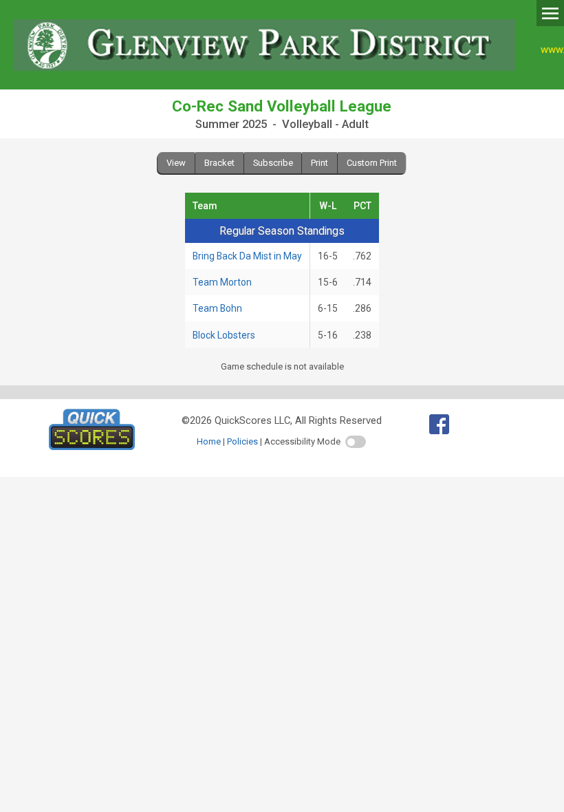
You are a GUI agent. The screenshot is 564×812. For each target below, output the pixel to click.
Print (319, 163)
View (176, 163)
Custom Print (372, 163)
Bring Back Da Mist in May (247, 255)
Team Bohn (217, 308)
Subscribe (273, 163)
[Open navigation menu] (550, 12)
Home (209, 441)
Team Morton (222, 282)
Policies (242, 441)
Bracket (219, 163)
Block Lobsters (224, 335)
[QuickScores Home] (92, 446)
